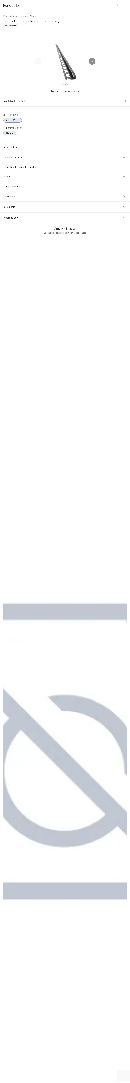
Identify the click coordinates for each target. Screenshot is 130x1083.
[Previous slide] (38, 61)
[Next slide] (92, 61)
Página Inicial (10, 16)
